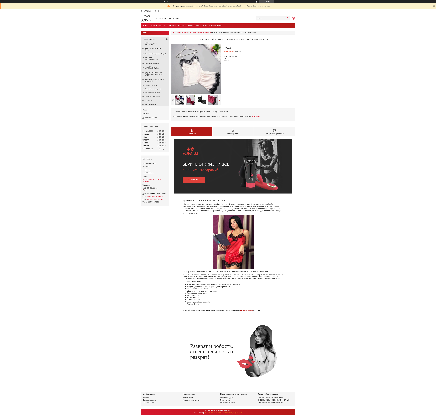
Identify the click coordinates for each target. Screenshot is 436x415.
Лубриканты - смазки (152, 93)
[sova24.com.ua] (147, 18)
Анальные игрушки (152, 63)
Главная (145, 25)
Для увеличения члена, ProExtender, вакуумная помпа (153, 74)
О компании (171, 25)
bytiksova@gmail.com (155, 199)
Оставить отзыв (148, 402)
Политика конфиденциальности (232, 413)
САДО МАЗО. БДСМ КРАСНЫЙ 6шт (270, 402)
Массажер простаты (152, 96)
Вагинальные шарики (153, 89)
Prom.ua (228, 411)
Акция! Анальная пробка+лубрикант (152, 68)
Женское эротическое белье (200, 32)
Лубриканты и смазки (227, 402)
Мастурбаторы (150, 104)
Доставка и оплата (194, 25)
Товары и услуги (156, 25)
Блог (205, 25)
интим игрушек (246, 310)
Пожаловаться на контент (212, 413)
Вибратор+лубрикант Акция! (155, 54)
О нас (144, 110)
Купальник (148, 100)
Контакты (181, 25)
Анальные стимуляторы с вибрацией (154, 80)
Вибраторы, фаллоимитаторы (151, 58)
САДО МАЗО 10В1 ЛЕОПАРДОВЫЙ (270, 398)
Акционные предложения (191, 400)
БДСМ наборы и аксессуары (151, 43)
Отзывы (145, 114)
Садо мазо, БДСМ (226, 398)
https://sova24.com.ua (155, 196)
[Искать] (287, 18)
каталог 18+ (193, 180)
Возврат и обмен (215, 25)
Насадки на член (151, 85)
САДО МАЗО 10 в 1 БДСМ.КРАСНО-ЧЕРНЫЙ (273, 400)
